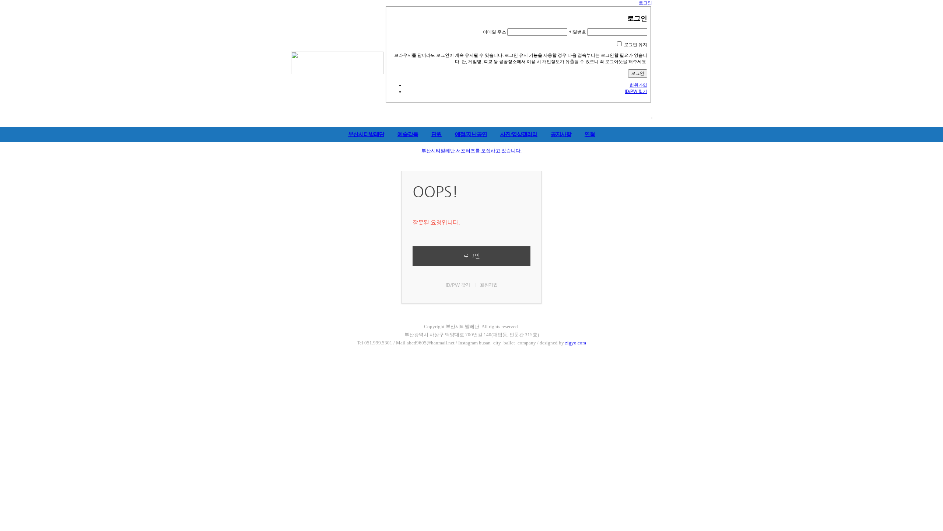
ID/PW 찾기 (636, 91)
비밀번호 (577, 32)
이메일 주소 (494, 32)
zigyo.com (575, 343)
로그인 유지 (635, 44)
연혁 (590, 134)
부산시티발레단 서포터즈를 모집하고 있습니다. (471, 150)
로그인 (645, 3)
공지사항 (561, 134)
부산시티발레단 (366, 134)
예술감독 (407, 134)
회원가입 (638, 85)
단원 (436, 134)
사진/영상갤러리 (518, 134)
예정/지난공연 (471, 134)
